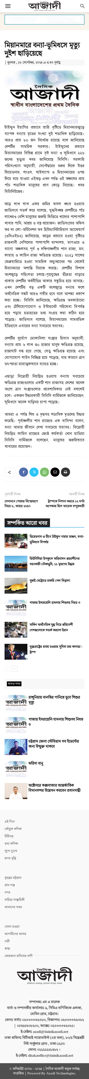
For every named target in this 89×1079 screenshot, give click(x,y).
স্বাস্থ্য (7, 948)
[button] (7, 6)
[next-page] (15, 669)
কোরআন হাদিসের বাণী (18, 956)
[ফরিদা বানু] (16, 769)
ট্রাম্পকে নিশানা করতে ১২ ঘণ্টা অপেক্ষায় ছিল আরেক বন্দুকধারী (65, 504)
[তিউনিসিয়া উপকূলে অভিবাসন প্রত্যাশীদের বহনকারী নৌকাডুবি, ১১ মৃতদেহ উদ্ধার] (16, 564)
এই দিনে (10, 821)
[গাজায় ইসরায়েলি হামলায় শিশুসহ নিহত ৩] (16, 608)
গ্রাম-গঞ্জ (10, 885)
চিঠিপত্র (9, 836)
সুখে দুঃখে (11, 851)
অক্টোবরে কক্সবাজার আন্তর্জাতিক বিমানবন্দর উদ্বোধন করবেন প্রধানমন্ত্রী (55, 788)
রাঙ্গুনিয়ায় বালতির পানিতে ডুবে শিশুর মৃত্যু (54, 700)
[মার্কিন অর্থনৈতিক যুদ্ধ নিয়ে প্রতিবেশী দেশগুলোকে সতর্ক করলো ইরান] (16, 630)
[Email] (55, 472)
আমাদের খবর (13, 907)
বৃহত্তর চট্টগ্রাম (13, 877)
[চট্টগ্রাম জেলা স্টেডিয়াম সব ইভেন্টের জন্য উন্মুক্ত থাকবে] (16, 747)
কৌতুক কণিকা (13, 829)
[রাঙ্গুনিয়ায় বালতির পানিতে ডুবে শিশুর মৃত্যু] (16, 703)
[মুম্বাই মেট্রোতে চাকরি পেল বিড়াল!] (16, 586)
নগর (7, 892)
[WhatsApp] (44, 472)
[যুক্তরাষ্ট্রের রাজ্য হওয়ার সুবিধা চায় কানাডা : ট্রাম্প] (16, 652)
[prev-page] (7, 669)
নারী (7, 941)
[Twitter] (34, 472)
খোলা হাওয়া (12, 926)
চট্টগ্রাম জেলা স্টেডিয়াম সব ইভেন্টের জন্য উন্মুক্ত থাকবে (54, 744)
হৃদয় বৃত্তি (10, 858)
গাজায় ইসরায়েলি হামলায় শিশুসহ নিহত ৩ (55, 602)
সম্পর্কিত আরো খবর (27, 523)
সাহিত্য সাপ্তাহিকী (14, 899)
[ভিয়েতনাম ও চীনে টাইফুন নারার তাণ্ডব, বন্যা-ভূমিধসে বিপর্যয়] (16, 542)
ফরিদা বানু (36, 763)
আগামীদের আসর (15, 934)
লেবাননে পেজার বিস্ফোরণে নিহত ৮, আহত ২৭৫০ (21, 504)
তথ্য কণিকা (11, 843)
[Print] (65, 472)
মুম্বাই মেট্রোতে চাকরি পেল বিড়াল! (50, 580)
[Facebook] (23, 472)
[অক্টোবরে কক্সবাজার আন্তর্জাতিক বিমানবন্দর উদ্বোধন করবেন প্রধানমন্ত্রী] (16, 791)
